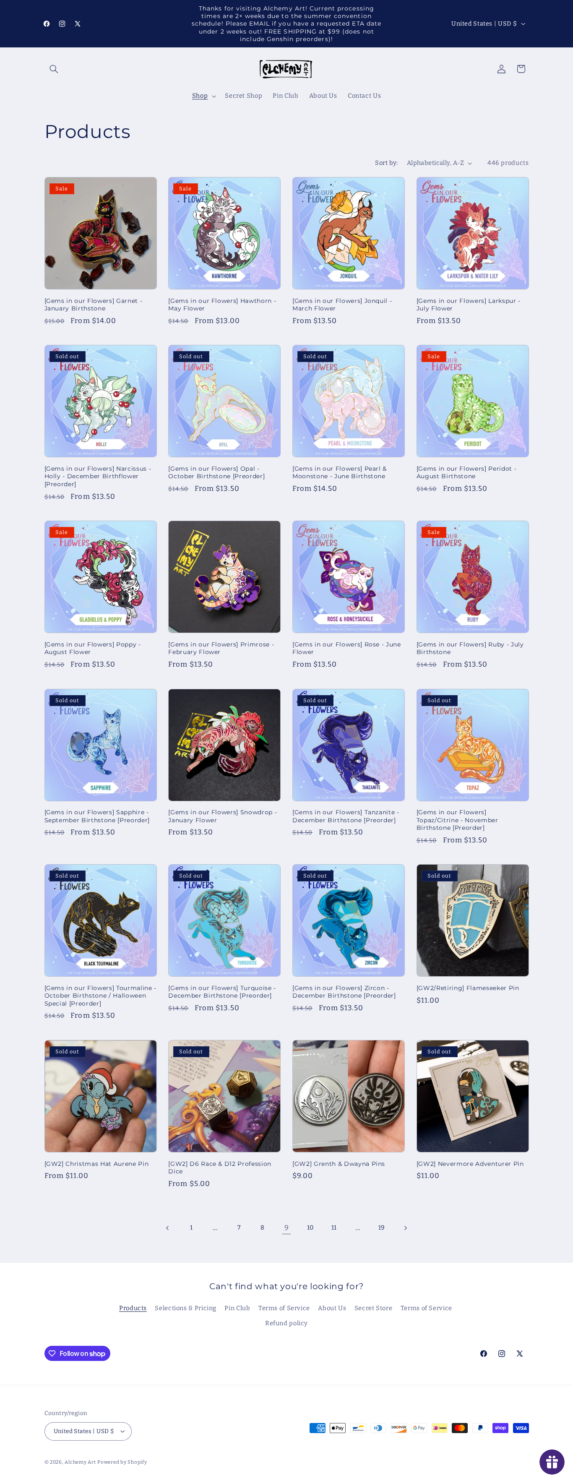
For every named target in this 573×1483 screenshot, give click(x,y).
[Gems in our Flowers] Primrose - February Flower (221, 648)
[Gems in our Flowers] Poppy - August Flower (92, 648)
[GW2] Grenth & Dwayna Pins (338, 1164)
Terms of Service (284, 1308)
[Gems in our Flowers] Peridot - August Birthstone (466, 472)
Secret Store (373, 1308)
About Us (332, 1308)
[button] (54, 68)
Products (133, 1308)
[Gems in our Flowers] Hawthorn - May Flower (222, 304)
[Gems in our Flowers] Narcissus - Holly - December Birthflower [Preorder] (97, 476)
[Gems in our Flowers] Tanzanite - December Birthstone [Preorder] (345, 816)
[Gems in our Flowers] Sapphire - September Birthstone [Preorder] (97, 816)
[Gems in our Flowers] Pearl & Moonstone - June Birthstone (339, 472)
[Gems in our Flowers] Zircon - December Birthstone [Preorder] (344, 991)
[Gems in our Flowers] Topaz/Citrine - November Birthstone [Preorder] (457, 819)
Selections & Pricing (185, 1308)
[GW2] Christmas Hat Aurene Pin (96, 1164)
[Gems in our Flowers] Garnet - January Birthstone (93, 304)
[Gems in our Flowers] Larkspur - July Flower (469, 304)
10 (310, 1227)
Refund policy (286, 1323)
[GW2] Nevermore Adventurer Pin (470, 1164)
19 (381, 1227)
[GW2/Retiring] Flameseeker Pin (468, 988)
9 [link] (286, 1227)
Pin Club (237, 1308)
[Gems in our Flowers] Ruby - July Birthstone (470, 648)
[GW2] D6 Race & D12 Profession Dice (219, 1167)
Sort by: (386, 163)
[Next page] (405, 1228)
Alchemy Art (80, 1462)
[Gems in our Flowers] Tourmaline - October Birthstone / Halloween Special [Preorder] (100, 995)
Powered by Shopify (122, 1462)
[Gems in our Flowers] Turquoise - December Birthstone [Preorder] (222, 991)
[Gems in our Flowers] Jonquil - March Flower (342, 304)
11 (334, 1227)
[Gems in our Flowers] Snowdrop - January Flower (222, 816)
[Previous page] (167, 1228)
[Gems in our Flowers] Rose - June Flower (346, 648)
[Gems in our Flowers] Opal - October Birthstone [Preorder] (216, 472)
